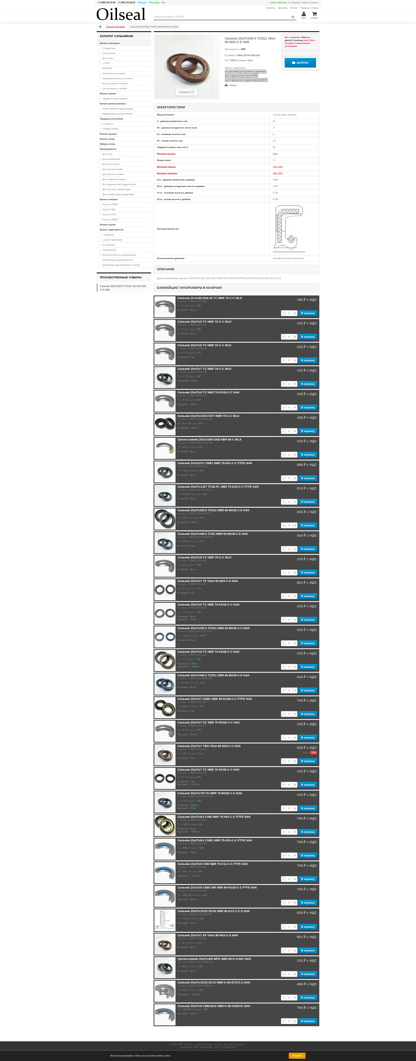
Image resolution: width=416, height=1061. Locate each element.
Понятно (297, 1055)
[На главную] (100, 27)
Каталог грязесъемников (113, 103)
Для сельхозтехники (112, 169)
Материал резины (166, 154)
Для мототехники (110, 164)
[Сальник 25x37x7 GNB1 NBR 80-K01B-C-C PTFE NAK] (165, 707)
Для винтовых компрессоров (116, 189)
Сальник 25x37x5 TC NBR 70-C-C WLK (204, 321)
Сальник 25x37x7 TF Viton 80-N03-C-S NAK (207, 581)
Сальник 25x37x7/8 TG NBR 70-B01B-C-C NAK (209, 793)
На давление (108, 53)
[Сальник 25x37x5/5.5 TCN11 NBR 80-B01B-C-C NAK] (165, 636)
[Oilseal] (121, 14)
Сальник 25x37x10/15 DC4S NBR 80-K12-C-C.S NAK (213, 911)
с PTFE (106, 63)
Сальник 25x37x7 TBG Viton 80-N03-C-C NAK (209, 746)
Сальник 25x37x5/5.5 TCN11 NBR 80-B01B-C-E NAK (213, 510)
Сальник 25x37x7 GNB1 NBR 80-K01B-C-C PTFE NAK (214, 699)
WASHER (107, 68)
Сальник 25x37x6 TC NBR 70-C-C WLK (204, 345)
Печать (233, 85)
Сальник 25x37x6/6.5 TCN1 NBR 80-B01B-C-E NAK (212, 533)
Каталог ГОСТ (109, 214)
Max (164, 2)
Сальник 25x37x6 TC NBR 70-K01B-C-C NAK (208, 651)
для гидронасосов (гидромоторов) (242, 80)
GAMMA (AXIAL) (110, 129)
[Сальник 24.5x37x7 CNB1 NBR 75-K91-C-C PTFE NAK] (165, 471)
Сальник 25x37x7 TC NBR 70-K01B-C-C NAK (208, 769)
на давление (232, 71)
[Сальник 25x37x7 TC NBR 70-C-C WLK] (165, 377)
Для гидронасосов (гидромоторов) (119, 184)
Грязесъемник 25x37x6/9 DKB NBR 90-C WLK (209, 439)
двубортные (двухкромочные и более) (121, 265)
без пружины (108, 245)
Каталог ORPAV (110, 204)
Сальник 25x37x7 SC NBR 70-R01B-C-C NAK (208, 722)
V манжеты (107, 124)
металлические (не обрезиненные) (119, 255)
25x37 (264, 80)
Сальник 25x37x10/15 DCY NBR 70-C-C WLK (208, 416)
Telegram (142, 2)
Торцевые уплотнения (111, 119)
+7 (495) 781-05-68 (106, 2)
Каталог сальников (110, 43)
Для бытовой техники (113, 174)
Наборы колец (107, 144)
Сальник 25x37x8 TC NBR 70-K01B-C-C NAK (208, 392)
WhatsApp (154, 2)
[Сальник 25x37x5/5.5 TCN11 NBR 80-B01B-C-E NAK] (165, 519)
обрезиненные (109, 250)
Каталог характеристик (112, 229)
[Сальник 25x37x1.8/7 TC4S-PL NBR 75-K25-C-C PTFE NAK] (165, 495)
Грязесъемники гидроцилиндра (117, 108)
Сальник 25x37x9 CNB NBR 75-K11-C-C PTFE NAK (212, 864)
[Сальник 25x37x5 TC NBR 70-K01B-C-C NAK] (165, 613)
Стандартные (109, 48)
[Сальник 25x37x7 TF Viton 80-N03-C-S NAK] (165, 589)
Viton (275, 154)
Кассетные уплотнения (113, 73)
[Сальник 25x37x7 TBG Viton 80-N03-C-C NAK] (165, 754)
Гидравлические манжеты (115, 98)
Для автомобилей (111, 159)
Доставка (282, 8)
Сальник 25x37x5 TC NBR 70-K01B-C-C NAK (208, 604)
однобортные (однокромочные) (117, 260)
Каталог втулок (108, 224)
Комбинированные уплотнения (117, 78)
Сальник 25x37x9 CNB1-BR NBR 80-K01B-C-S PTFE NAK (217, 887)
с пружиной (108, 235)
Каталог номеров (109, 199)
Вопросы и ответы (309, 8)
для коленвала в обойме (114, 88)
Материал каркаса (166, 167)
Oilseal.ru (188, 1044)
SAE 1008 (277, 167)
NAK (243, 49)
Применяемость (108, 149)
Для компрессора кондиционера (118, 194)
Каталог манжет (108, 93)
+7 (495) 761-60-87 (126, 2)
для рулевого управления (253, 71)
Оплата (294, 8)
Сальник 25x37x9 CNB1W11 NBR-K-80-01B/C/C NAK (213, 1006)
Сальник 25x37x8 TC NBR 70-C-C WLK (204, 557)
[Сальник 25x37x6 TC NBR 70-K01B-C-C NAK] (165, 660)
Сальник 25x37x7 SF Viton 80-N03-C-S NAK (207, 935)
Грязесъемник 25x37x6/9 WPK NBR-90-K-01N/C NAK (214, 959)
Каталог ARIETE (110, 219)
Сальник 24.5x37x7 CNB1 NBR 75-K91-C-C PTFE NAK (214, 463)
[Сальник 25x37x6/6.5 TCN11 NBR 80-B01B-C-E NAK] (165, 684)
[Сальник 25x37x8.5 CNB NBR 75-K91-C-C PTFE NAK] (165, 825)
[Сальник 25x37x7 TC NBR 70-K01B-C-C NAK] (165, 778)
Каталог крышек (108, 134)
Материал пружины (167, 173)
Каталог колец (107, 139)
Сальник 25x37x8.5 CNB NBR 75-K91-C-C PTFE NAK (214, 816)
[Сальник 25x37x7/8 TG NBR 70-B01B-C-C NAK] (165, 802)
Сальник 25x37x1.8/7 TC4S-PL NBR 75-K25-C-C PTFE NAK (218, 486)
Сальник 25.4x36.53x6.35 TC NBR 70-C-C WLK (209, 298)
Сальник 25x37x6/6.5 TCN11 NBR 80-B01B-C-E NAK (213, 675)
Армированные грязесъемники (117, 114)
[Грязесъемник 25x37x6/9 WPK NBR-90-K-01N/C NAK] (165, 967)
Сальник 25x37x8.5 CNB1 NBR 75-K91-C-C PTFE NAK (214, 840)
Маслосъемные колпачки (114, 83)
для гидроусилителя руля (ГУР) (241, 75)
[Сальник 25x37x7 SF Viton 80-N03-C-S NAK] (165, 944)
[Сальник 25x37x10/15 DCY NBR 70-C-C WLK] (165, 424)
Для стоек (107, 154)
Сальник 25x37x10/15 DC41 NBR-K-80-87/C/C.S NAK (213, 982)
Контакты (270, 8)
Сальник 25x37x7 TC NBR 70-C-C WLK (204, 368)
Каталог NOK (109, 209)
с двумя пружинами (112, 240)
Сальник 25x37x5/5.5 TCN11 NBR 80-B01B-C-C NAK (213, 628)
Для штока (107, 58)
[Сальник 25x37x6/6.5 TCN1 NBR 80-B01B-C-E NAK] (165, 542)
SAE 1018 (277, 173)
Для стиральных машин (114, 179)
